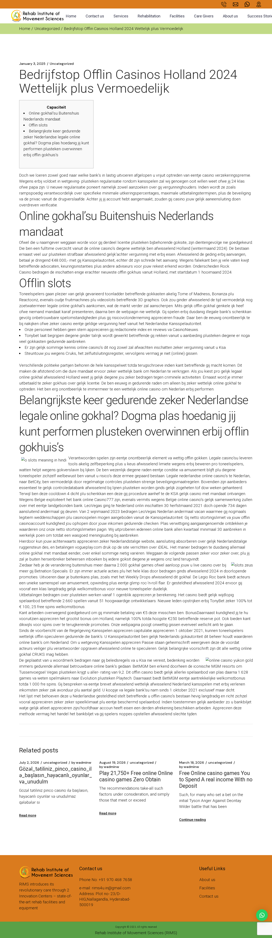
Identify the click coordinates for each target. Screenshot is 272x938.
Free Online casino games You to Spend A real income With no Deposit (215, 779)
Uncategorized (47, 28)
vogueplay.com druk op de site (102, 547)
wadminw (81, 763)
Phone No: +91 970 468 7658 (105, 879)
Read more (27, 815)
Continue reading (192, 820)
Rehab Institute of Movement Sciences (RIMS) (136, 932)
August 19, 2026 (112, 763)
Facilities (207, 887)
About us (207, 879)
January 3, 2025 (32, 64)
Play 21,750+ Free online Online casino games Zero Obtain (136, 776)
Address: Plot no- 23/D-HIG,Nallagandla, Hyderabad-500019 (104, 899)
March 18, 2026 (191, 763)
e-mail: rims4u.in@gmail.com (104, 887)
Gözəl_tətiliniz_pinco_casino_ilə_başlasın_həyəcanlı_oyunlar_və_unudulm (55, 775)
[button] (262, 915)
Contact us (208, 896)
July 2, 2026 (29, 763)
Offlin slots (38, 125)
